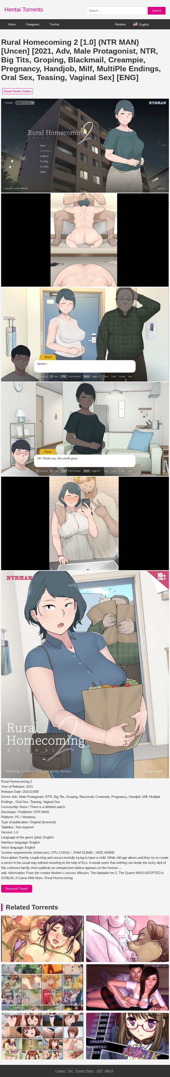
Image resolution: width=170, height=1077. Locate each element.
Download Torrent (17, 888)
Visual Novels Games (17, 91)
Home (11, 24)
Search (156, 10)
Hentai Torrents (23, 9)
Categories (32, 24)
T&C (70, 1071)
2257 (100, 1071)
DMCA (109, 1071)
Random (120, 24)
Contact (60, 1071)
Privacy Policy (84, 1071)
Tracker (54, 24)
